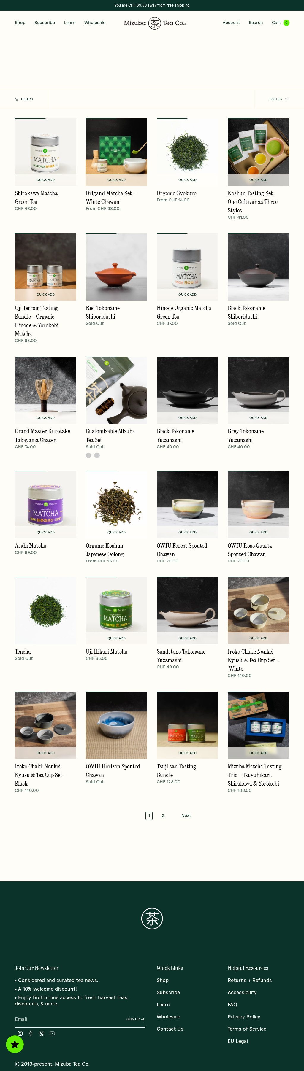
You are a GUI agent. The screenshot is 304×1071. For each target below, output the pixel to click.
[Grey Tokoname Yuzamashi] (258, 390)
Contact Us (170, 1029)
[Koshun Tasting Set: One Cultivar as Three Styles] (258, 152)
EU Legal (238, 1041)
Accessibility (242, 992)
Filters (27, 99)
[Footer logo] (152, 918)
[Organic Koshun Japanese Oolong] (116, 504)
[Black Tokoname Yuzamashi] (187, 390)
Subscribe (168, 992)
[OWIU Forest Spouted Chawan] (187, 504)
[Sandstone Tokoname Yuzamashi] (187, 610)
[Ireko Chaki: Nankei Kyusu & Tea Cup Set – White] (258, 610)
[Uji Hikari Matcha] (116, 610)
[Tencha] (45, 610)
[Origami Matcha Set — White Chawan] (116, 152)
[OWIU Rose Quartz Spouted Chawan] (258, 504)
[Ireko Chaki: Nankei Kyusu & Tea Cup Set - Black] (45, 725)
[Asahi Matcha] (45, 504)
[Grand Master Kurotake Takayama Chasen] (45, 390)
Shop (163, 980)
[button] (20, 23)
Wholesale (168, 1017)
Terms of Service (247, 1029)
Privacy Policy (244, 1017)
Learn (163, 1004)
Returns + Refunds (250, 980)
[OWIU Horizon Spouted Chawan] (116, 725)
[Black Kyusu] (96, 455)
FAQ (232, 1004)
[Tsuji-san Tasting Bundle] (187, 725)
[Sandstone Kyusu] (88, 455)
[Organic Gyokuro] (187, 152)
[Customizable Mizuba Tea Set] (116, 390)
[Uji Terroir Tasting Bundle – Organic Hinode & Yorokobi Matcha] (45, 267)
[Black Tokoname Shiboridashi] (258, 267)
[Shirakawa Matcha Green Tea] (45, 152)
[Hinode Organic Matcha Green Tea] (187, 267)
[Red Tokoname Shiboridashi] (116, 267)
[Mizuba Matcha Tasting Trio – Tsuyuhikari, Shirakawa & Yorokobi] (258, 725)
